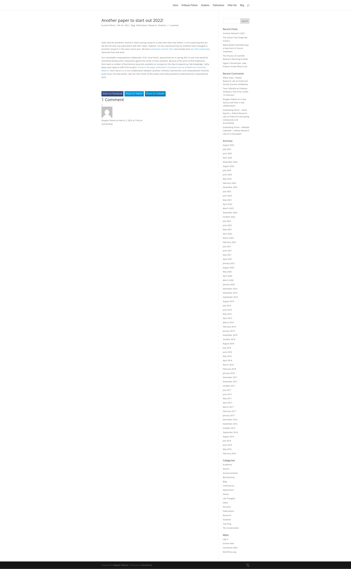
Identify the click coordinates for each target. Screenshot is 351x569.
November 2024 (230, 162)
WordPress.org (229, 552)
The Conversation (231, 528)
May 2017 (227, 398)
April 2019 (227, 318)
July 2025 (227, 149)
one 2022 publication (200, 49)
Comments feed (230, 547)
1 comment (173, 25)
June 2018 (227, 352)
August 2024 (228, 166)
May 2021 (227, 254)
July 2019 (227, 305)
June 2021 (227, 250)
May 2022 (227, 229)
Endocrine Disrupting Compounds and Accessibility (236, 119)
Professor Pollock (190, 5)
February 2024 (229, 183)
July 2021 (227, 246)
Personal (227, 506)
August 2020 (228, 267)
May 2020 (227, 271)
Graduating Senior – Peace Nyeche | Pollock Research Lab (235, 113)
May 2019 (227, 314)
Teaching (227, 523)
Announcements (230, 473)
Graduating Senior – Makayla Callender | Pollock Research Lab (236, 130)
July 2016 (227, 440)
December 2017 (230, 377)
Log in (225, 539)
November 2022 (230, 212)
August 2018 (228, 343)
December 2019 (230, 288)
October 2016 (229, 428)
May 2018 (227, 356)
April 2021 (227, 259)
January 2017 (229, 415)
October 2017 (229, 386)
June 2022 (227, 225)
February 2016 (229, 453)
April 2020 (227, 276)
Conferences (228, 485)
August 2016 (228, 436)
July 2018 (227, 348)
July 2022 (227, 221)
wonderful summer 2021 (162, 49)
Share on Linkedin (155, 93)
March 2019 (228, 322)
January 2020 (229, 284)
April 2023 (227, 204)
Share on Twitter (134, 93)
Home (175, 5)
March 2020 (228, 280)
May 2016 (227, 449)
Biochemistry (229, 477)
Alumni (226, 468)
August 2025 (228, 145)
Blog (242, 5)
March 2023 (228, 208)
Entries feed (228, 543)
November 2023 (230, 187)
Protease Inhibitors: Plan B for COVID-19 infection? (236, 91)
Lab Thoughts (229, 498)
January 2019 (229, 331)
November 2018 (230, 335)
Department (228, 490)
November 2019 (230, 292)
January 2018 (229, 373)
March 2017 (228, 407)
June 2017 (227, 394)
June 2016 (227, 445)
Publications (218, 5)
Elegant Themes (120, 565)
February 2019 (229, 326)
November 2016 (230, 423)
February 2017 (229, 411)
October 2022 (229, 217)
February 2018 (229, 369)
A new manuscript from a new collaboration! (234, 102)
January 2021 (229, 263)
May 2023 (227, 200)
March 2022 (228, 238)
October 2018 (229, 339)
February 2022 (229, 242)
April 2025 (227, 157)
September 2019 (230, 297)
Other (225, 502)
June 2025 (227, 153)
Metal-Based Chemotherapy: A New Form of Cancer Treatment (236, 48)
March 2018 (228, 364)
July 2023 (227, 191)
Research (152, 25)
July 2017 (227, 390)
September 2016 (230, 432)
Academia (227, 464)
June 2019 (227, 310)
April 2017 (227, 402)
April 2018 (227, 360)
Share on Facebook (112, 93)
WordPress (147, 565)
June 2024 (227, 174)
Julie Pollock (109, 25)
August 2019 (228, 301)
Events (226, 494)
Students (205, 5)
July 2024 (227, 170)
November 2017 (230, 381)
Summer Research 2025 (234, 33)
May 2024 (227, 179)
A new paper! (236, 134)
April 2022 (227, 233)
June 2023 (227, 195)
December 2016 (230, 419)
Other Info (232, 5)
